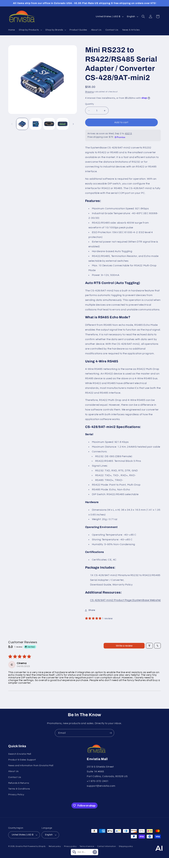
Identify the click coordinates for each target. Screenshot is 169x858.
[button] (30, 29)
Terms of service (87, 846)
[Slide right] (73, 124)
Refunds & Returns (18, 783)
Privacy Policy (16, 794)
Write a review (124, 645)
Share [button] (91, 610)
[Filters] (149, 645)
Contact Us (14, 777)
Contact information (106, 846)
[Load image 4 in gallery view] (62, 124)
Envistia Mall (21, 846)
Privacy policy (70, 846)
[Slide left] (12, 124)
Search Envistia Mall (19, 754)
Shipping (89, 92)
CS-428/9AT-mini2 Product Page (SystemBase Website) (125, 600)
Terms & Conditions (19, 789)
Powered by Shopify (37, 846)
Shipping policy (126, 846)
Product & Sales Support (22, 760)
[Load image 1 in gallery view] (22, 124)
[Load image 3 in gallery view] (49, 124)
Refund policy (55, 846)
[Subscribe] (110, 733)
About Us (13, 771)
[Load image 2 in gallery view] (35, 124)
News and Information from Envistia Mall (30, 765)
